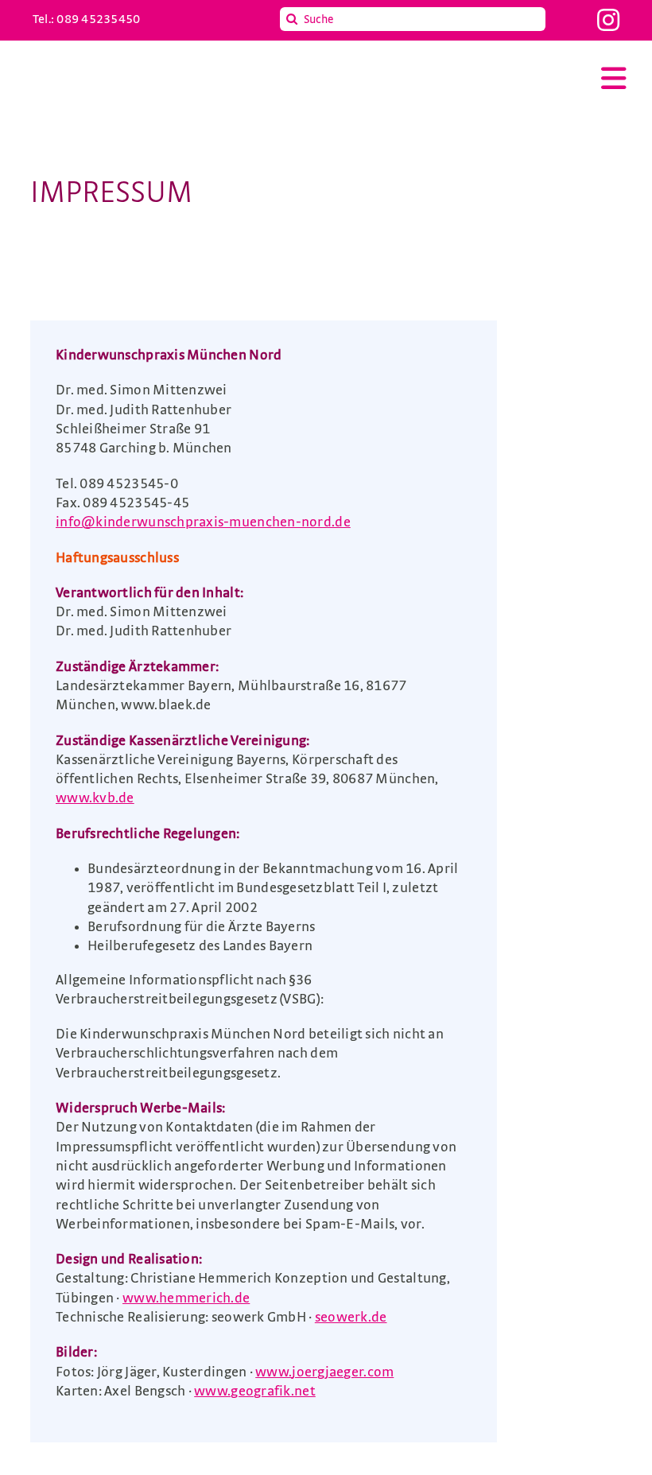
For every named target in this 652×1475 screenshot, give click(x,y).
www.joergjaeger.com (324, 1372)
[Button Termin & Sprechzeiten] (559, 966)
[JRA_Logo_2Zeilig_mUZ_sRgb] (140, 67)
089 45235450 (98, 19)
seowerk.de (351, 1317)
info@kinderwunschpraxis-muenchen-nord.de (203, 522)
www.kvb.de (95, 798)
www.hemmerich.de (186, 1298)
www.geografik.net (255, 1391)
